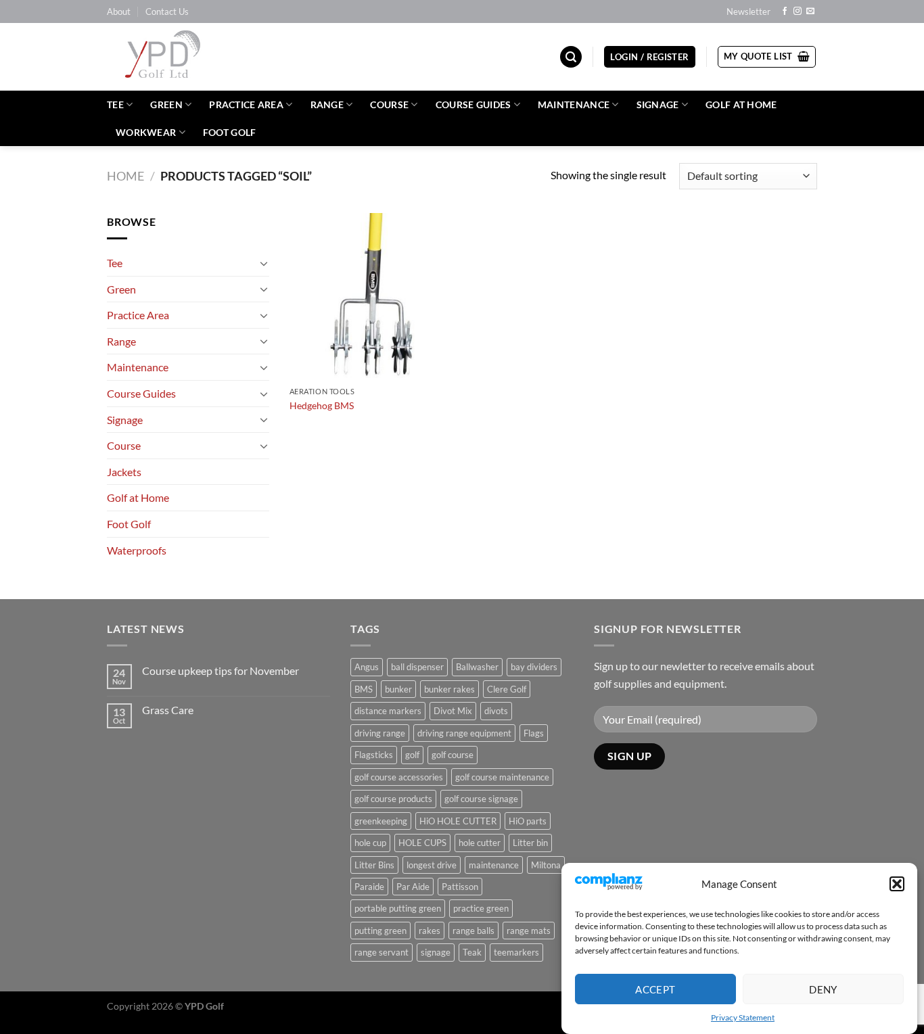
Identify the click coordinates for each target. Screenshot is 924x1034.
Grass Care (167, 709)
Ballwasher (477, 666)
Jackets (124, 471)
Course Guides (473, 104)
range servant (381, 952)
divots (496, 710)
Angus (366, 666)
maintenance (494, 865)
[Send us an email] (810, 11)
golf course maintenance (502, 777)
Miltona (546, 865)
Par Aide (413, 886)
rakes (429, 930)
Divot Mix (453, 710)
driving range (379, 733)
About (119, 11)
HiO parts (528, 821)
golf (412, 754)
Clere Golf (506, 689)
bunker (398, 689)
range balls (473, 930)
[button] (897, 884)
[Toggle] (263, 263)
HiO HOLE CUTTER (457, 821)
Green (166, 104)
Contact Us (167, 11)
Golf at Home (741, 104)
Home (125, 175)
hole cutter (480, 842)
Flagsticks (373, 754)
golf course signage (481, 798)
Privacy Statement (743, 1017)
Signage (658, 104)
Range (327, 104)
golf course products (393, 798)
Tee (115, 104)
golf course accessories (398, 777)
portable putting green (397, 908)
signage (436, 952)
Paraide (369, 886)
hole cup (370, 842)
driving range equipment (464, 733)
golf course (452, 754)
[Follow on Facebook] (785, 11)
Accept (655, 989)
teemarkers (516, 952)
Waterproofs (136, 550)
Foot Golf (229, 132)
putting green (380, 930)
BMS (363, 689)
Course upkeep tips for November (220, 670)
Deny (823, 989)
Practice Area (246, 104)
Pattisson (460, 886)
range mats (529, 930)
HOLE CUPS (422, 842)
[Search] (571, 57)
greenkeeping (380, 821)
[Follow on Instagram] (797, 11)
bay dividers (534, 666)
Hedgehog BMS (322, 405)
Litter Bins (374, 865)
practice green (481, 908)
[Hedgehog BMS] (373, 296)
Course (389, 104)
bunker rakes (449, 689)
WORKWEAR (146, 132)
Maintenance (573, 104)
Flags (534, 733)
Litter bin (530, 842)
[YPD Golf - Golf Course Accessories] (180, 57)
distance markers (387, 710)
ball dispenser (417, 666)
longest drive (432, 865)
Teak (472, 952)
